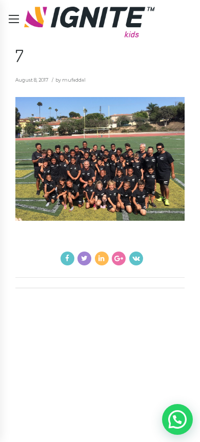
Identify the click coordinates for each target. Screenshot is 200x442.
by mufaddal (70, 80)
